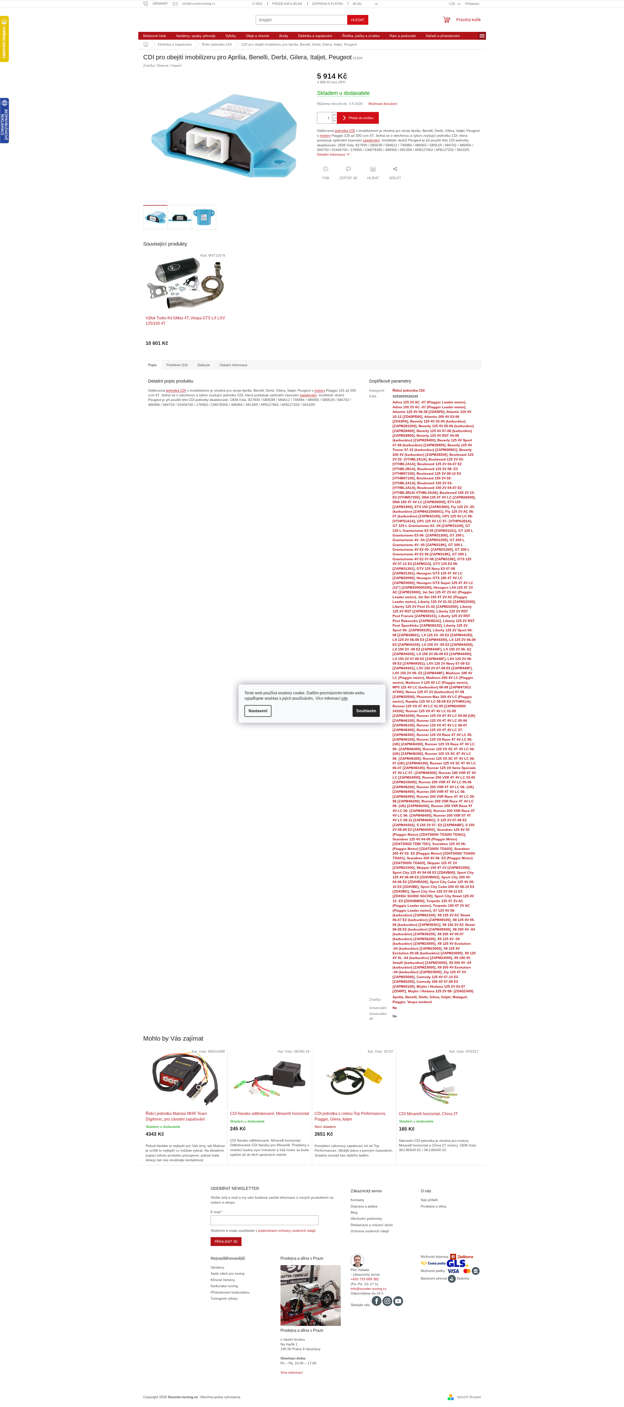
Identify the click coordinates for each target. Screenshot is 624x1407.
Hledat (357, 20)
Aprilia (398, 997)
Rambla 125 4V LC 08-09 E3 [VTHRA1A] (438, 701)
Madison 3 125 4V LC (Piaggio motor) (437, 683)
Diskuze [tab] (204, 365)
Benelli (411, 997)
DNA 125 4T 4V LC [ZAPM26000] (448, 497)
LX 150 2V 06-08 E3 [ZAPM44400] (444, 654)
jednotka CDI (345, 131)
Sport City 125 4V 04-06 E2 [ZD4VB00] (424, 872)
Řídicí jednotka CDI (409, 390)
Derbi (423, 997)
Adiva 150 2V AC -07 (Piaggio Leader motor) (429, 407)
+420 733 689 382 (365, 1279)
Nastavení (258, 711)
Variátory (217, 1267)
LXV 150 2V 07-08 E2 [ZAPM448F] (444, 668)
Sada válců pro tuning (227, 1273)
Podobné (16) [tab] (177, 365)
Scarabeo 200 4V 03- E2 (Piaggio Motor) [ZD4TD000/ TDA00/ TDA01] (434, 853)
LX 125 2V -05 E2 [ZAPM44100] (446, 635)
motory (325, 135)
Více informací (291, 1372)
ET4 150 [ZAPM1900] (432, 507)
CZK (452, 4)
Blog (357, 4)
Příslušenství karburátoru (230, 1292)
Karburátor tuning (224, 1286)
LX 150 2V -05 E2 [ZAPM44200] (447, 645)
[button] (185, 1143)
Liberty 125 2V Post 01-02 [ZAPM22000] (425, 607)
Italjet (446, 997)
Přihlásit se (226, 1242)
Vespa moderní (419, 1002)
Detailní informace (331, 154)
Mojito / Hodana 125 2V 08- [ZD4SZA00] (440, 991)
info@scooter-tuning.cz (368, 1289)
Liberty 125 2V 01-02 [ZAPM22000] (446, 602)
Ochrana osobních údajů (370, 1231)
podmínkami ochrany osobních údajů (287, 1231)
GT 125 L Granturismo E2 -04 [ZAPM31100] (428, 526)
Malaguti (460, 997)
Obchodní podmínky (366, 1218)
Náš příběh (429, 1200)
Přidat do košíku (361, 118)
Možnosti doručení (383, 104)
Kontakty (357, 1200)
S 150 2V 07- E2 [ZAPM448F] (440, 825)
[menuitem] (154, 36)
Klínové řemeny (223, 1280)
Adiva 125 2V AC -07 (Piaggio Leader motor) (429, 402)
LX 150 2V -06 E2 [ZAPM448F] (417, 649)
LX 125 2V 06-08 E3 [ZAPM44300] (420, 640)
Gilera (434, 997)
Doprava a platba (327, 4)
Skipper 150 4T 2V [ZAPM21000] (443, 868)
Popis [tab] (152, 365)
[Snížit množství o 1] (334, 121)
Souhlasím (366, 711)
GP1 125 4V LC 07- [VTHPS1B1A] (444, 521)
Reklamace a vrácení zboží (372, 1225)
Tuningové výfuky (224, 1298)
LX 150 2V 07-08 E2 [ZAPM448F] (419, 659)
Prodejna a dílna (287, 4)
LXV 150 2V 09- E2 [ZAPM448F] (418, 673)
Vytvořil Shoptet (469, 1397)
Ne (395, 1008)
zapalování (371, 140)
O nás (257, 4)
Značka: (162, 65)
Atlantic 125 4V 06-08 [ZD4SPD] (419, 412)
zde (344, 698)
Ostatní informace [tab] (233, 365)
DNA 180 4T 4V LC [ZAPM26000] (419, 502)
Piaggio (399, 1002)
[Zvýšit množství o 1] (334, 115)
